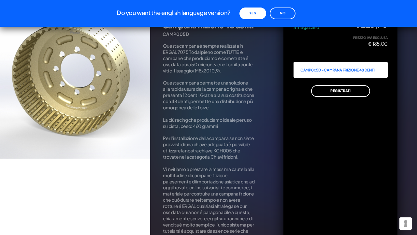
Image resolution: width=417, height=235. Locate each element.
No (282, 13)
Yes (252, 13)
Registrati (340, 90)
